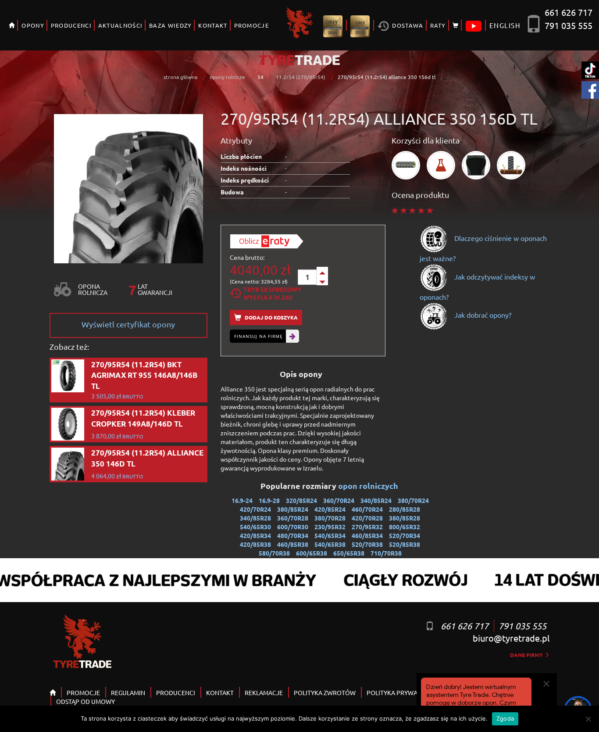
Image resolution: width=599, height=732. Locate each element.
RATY (438, 25)
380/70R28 (330, 518)
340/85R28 (255, 518)
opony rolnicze (227, 76)
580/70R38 (274, 553)
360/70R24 (338, 500)
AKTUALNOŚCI (120, 25)
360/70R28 (292, 518)
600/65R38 (311, 553)
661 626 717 (568, 12)
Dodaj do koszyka (270, 317)
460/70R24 (367, 509)
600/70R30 (292, 527)
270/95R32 (367, 527)
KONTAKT (212, 25)
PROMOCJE (251, 25)
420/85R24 (330, 509)
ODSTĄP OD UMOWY (85, 701)
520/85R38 (404, 544)
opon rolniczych (369, 486)
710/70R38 (386, 553)
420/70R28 (367, 518)
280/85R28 (404, 509)
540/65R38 (330, 544)
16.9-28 (269, 500)
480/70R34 (292, 535)
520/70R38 (367, 544)
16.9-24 (242, 500)
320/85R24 (301, 500)
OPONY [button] (32, 25)
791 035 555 (568, 25)
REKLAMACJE (264, 692)
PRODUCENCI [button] (71, 25)
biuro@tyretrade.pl (511, 637)
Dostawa (406, 25)
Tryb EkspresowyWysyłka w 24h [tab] (272, 293)
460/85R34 (367, 535)
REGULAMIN (128, 692)
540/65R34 (330, 535)
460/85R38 (292, 544)
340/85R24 (376, 500)
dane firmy (527, 654)
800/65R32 (404, 527)
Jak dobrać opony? (482, 314)
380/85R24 (292, 509)
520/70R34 (404, 535)
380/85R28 (404, 518)
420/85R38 (255, 544)
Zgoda (505, 718)
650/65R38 (348, 553)
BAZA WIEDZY (170, 25)
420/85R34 (255, 535)
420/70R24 (255, 509)
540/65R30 (255, 527)
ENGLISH (505, 25)
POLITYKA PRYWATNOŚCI (403, 692)
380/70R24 (413, 500)
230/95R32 (330, 527)
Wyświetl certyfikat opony (128, 324)
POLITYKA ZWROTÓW (325, 692)
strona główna (180, 76)
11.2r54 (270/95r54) (300, 76)
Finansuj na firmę (258, 336)
